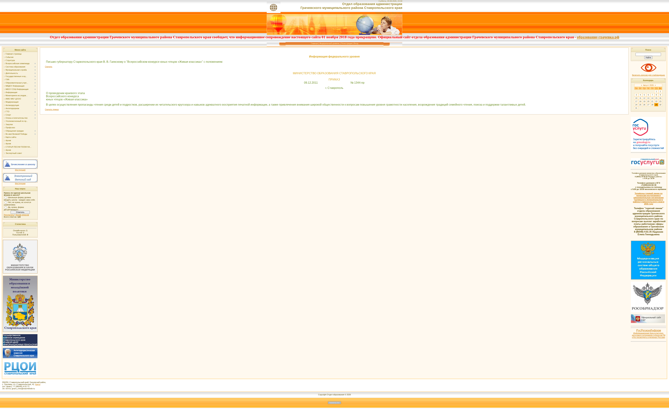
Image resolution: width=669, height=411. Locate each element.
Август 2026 (648, 85)
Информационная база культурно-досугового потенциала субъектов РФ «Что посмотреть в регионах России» (648, 335)
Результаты (9, 215)
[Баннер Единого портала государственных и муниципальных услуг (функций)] (648, 151)
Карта (37, 384)
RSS (400, 13)
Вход (356, 43)
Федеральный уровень (330, 43)
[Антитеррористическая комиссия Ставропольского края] (20, 357)
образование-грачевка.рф (598, 37)
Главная (314, 43)
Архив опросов (22, 215)
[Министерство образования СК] (20, 331)
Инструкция (20, 170)
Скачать (48, 67)
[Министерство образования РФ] (20, 272)
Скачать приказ (52, 109)
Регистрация (346, 43)
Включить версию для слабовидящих (648, 75)
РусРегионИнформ (648, 330)
